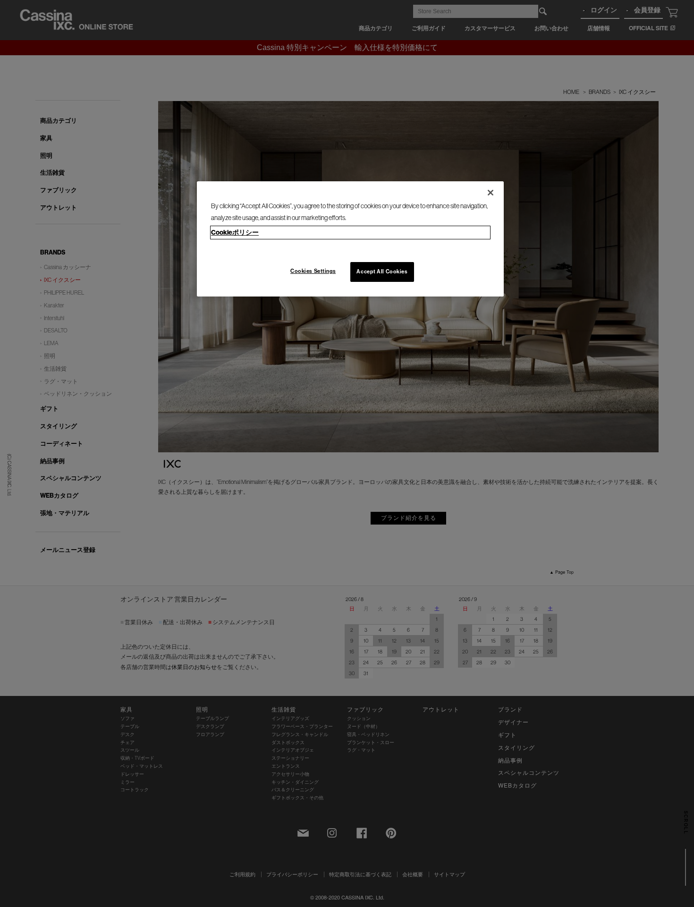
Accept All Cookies (381, 271)
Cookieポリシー (235, 233)
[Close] (490, 192)
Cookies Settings (313, 271)
